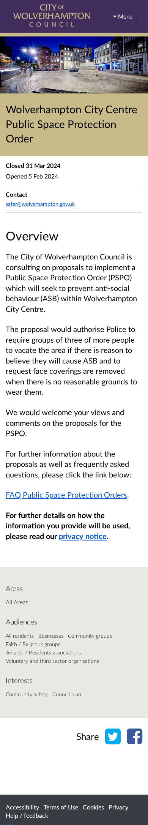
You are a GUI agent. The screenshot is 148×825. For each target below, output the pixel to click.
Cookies (93, 807)
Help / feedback (27, 815)
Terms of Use (61, 807)
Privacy (118, 807)
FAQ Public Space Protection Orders (66, 494)
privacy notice (83, 536)
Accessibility (22, 807)
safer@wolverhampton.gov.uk (40, 204)
